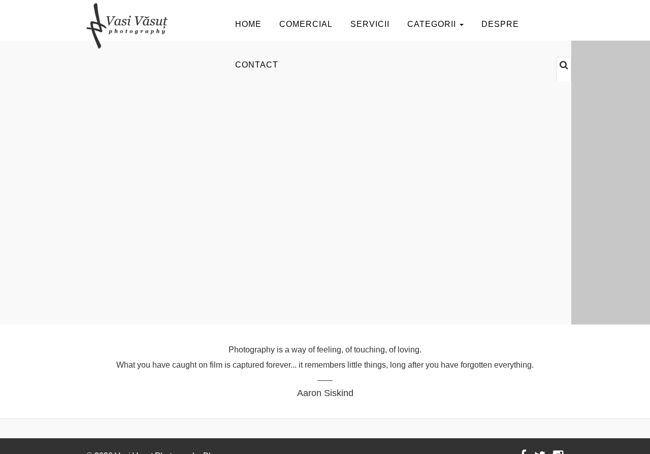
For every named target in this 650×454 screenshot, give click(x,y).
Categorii (433, 24)
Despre (500, 24)
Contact (256, 64)
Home (248, 24)
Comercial (306, 24)
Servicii (369, 24)
